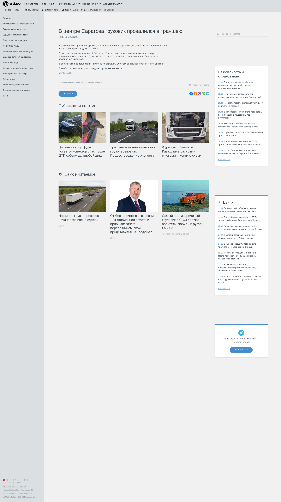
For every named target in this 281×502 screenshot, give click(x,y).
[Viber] (199, 93)
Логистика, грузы (11, 46)
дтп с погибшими (11, 489)
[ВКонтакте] (191, 93)
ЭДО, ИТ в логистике (13, 34)
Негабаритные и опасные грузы (18, 51)
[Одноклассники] (195, 93)
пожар (13, 496)
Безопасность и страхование (17, 57)
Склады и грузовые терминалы (18, 68)
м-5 (19, 496)
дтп (22, 489)
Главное (7, 18)
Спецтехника (9, 79)
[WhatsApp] (203, 93)
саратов (79, 82)
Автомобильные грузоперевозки (18, 23)
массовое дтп (28, 496)
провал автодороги (67, 82)
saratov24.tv (65, 73)
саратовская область (92, 82)
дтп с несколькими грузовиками (18, 493)
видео (6, 496)
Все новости (224, 159)
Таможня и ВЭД (10, 62)
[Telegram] (207, 93)
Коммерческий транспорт (15, 73)
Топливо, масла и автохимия (16, 90)
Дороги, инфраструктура (15, 40)
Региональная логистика (14, 29)
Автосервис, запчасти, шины (16, 84)
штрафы (29, 489)
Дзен (5, 95)
